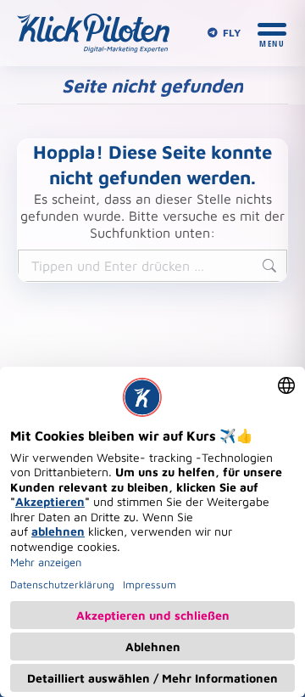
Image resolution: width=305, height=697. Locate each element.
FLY (232, 32)
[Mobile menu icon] (272, 33)
